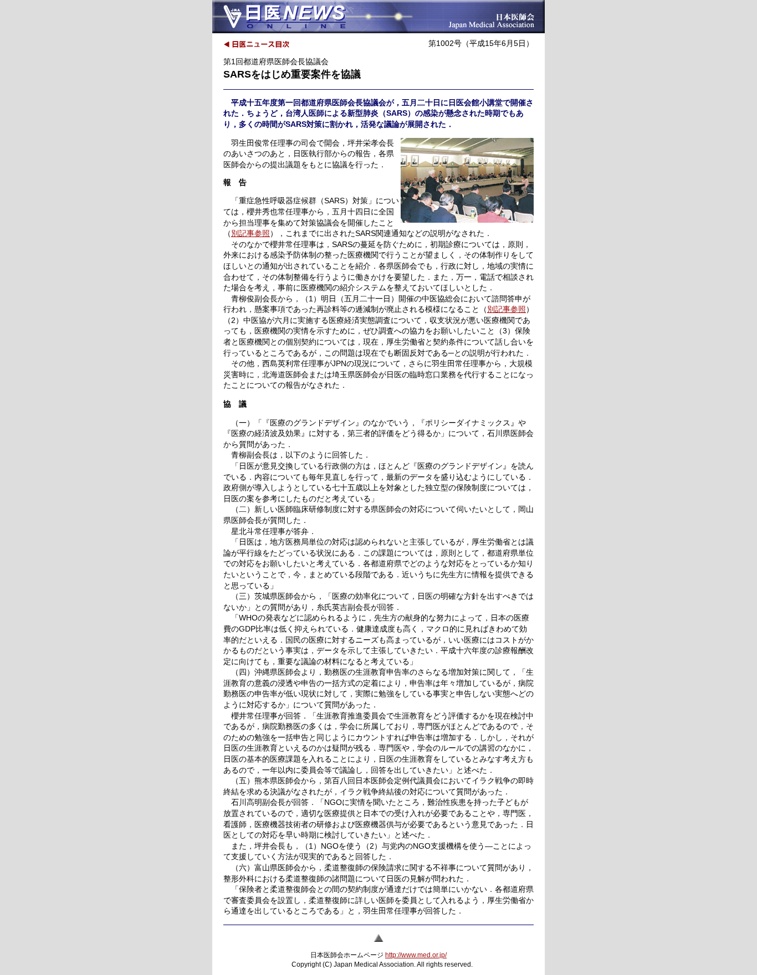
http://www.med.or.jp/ (416, 955)
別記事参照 (250, 233)
